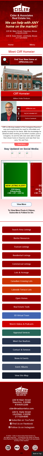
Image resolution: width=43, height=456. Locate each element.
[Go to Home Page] (21, 391)
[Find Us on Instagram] (21, 157)
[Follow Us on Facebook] (21, 217)
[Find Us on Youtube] (28, 157)
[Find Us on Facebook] (14, 157)
